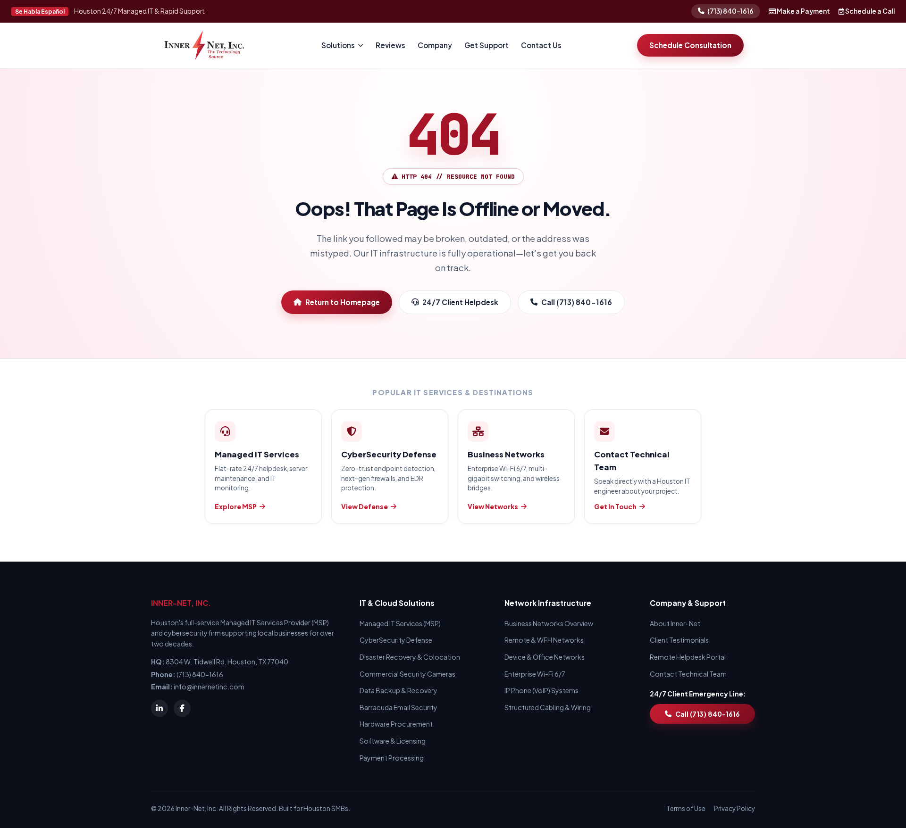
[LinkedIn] (159, 708)
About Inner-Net (675, 623)
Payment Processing (392, 757)
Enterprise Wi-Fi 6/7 (534, 674)
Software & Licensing (393, 741)
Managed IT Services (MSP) (400, 623)
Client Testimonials (679, 640)
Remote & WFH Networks (544, 640)
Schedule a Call (869, 11)
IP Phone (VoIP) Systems (541, 690)
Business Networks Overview (548, 623)
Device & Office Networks (544, 657)
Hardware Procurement (396, 724)
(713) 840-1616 (730, 11)
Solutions (338, 45)
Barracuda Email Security (398, 707)
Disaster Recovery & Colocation (410, 657)
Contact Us (541, 45)
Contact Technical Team (688, 674)
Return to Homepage (342, 302)
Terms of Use (685, 808)
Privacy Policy (734, 808)
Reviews (390, 45)
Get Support (486, 45)
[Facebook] (182, 708)
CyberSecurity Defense (396, 640)
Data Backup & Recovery (398, 690)
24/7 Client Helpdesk (460, 302)
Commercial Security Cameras (407, 674)
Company (435, 45)
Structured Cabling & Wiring (547, 707)
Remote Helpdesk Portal (688, 657)
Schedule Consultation (690, 45)
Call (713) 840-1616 (576, 302)
